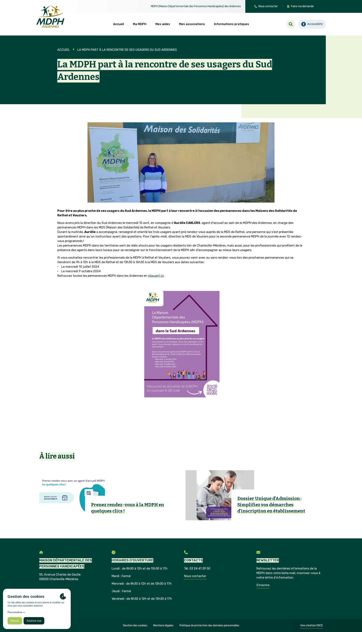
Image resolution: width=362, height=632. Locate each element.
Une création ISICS (311, 625)
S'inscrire (262, 585)
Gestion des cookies (135, 625)
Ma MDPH (139, 24)
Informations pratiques (231, 24)
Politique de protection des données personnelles (209, 625)
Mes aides (162, 24)
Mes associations (192, 24)
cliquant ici (156, 275)
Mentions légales (163, 625)
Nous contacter (195, 576)
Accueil (118, 24)
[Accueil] (50, 16)
